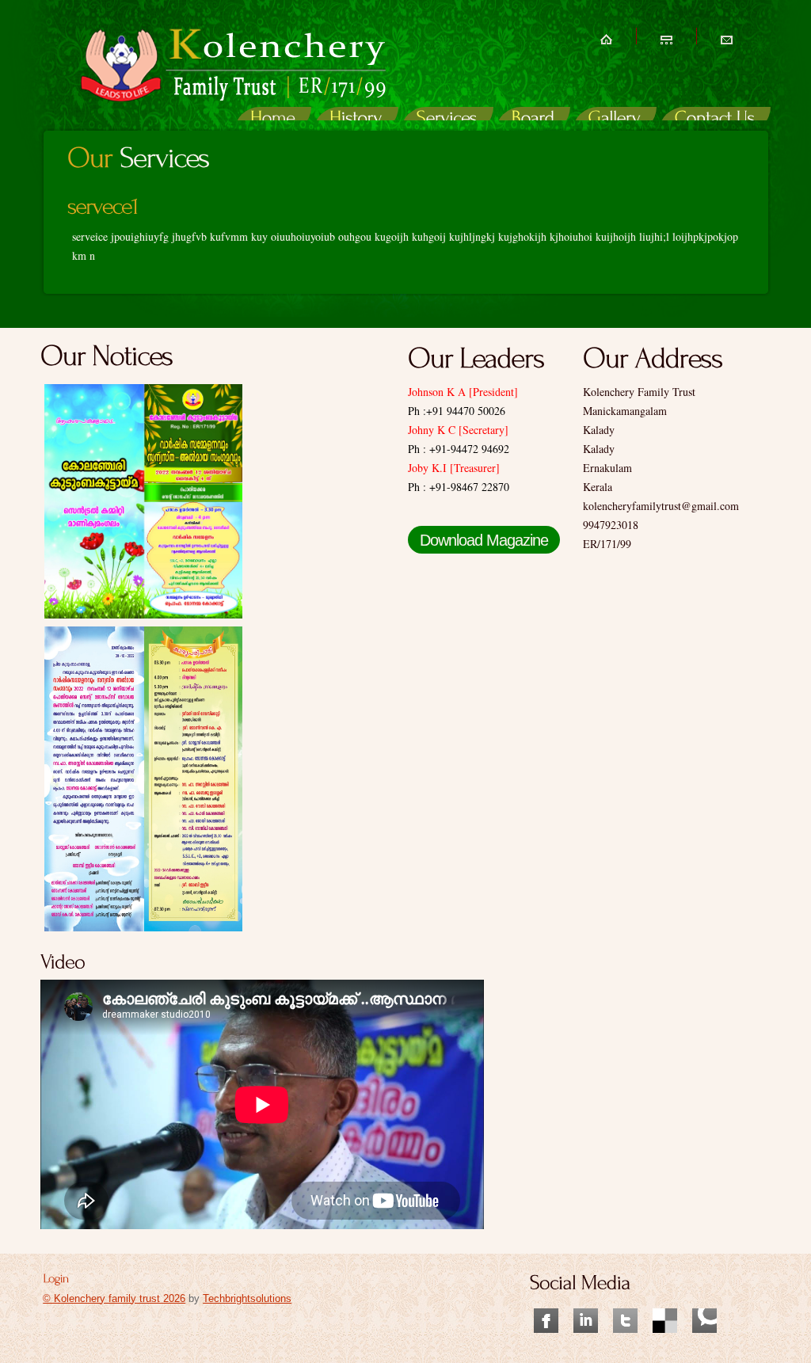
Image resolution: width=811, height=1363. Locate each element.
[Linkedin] (585, 1301)
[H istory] (356, 119)
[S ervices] (447, 119)
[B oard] (533, 119)
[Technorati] (704, 1301)
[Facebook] (546, 1301)
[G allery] (615, 119)
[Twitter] (625, 1301)
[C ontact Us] (715, 119)
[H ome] (272, 119)
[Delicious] (665, 1301)
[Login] (56, 1277)
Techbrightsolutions (247, 1298)
